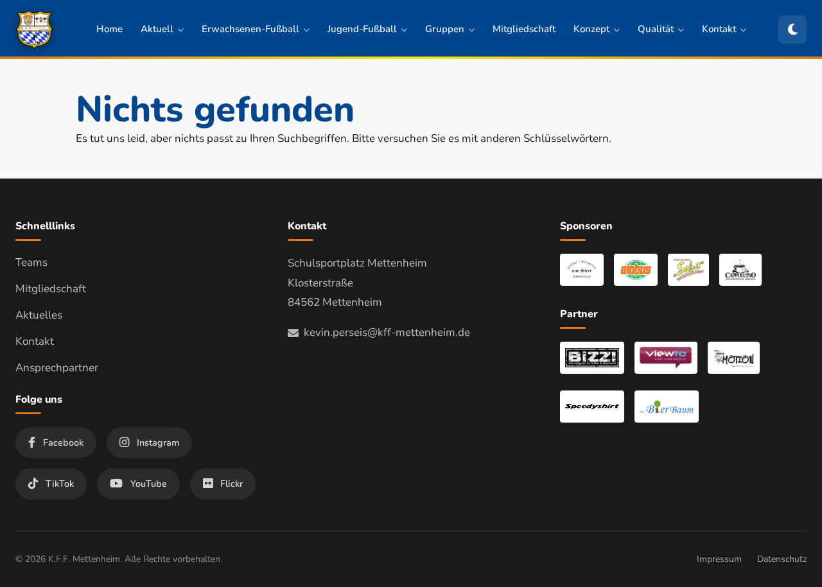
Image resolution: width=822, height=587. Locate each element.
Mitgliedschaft (524, 28)
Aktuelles (38, 315)
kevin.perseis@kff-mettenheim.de (387, 332)
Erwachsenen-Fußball (250, 28)
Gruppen (444, 28)
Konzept (591, 28)
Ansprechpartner (56, 367)
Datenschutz (782, 559)
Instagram (158, 442)
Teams (31, 262)
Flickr (231, 483)
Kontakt (719, 28)
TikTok (60, 483)
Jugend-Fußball (362, 28)
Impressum (719, 559)
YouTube (148, 483)
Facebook (63, 442)
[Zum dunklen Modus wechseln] (792, 29)
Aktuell (157, 28)
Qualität (656, 28)
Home (109, 28)
